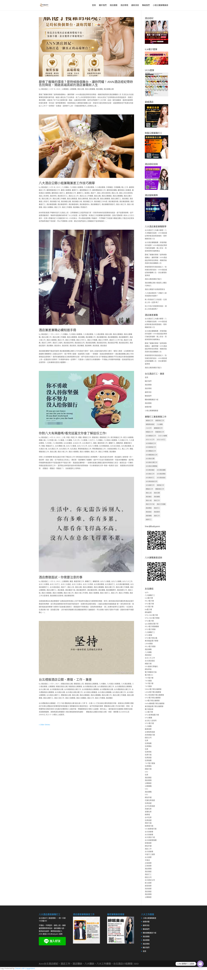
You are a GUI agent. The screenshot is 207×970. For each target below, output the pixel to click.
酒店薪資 (65, 345)
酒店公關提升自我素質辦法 (155, 289)
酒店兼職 (99, 89)
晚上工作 (124, 187)
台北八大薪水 (77, 584)
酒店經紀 (44, 89)
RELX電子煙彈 (150, 646)
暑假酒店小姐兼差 (124, 190)
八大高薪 (48, 443)
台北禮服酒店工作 (151, 455)
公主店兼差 (67, 443)
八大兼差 (61, 440)
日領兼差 (109, 187)
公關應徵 (65, 581)
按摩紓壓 (148, 407)
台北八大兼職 (116, 581)
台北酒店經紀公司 (151, 481)
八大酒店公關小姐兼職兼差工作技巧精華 (67, 183)
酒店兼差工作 (88, 201)
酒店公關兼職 (90, 89)
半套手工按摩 (150, 854)
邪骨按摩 (148, 843)
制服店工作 (149, 432)
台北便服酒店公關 (89, 686)
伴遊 (68, 437)
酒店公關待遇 (83, 198)
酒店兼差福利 (74, 204)
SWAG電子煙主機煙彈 (153, 689)
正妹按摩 (148, 863)
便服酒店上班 (79, 683)
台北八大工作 (82, 446)
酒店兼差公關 (66, 201)
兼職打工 (112, 443)
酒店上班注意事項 (125, 193)
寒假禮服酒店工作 (99, 449)
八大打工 (91, 440)
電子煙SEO (149, 675)
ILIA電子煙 (149, 598)
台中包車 (148, 817)
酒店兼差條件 (63, 204)
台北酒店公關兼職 (104, 692)
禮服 (131, 449)
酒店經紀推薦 (91, 342)
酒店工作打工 (81, 340)
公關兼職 (73, 89)
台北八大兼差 (71, 446)
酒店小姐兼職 (57, 593)
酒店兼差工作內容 (100, 201)
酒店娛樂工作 (122, 590)
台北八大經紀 (66, 584)
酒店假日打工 (63, 196)
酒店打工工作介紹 (116, 340)
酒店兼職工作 (91, 337)
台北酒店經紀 (55, 587)
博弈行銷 (148, 823)
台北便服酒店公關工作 (105, 686)
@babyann (54, 934)
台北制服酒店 (104, 446)
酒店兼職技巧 (96, 204)
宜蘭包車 (148, 811)
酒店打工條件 (46, 342)
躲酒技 (87, 193)
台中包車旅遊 (150, 806)
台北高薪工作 (64, 449)
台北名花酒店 (115, 446)
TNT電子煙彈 (150, 763)
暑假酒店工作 (71, 193)
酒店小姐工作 (121, 204)
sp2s (146, 592)
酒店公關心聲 (94, 198)
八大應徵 (83, 440)
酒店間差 (95, 345)
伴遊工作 (74, 437)
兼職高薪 (119, 443)
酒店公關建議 (72, 198)
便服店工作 (87, 437)
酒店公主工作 (74, 196)
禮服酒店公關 (66, 695)
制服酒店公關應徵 (75, 686)
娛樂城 (147, 814)
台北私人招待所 (151, 720)
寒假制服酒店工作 (84, 449)
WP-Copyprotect (28, 968)
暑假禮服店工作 (85, 190)
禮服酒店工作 (44, 451)
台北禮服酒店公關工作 (122, 689)
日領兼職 (117, 187)
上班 (63, 437)
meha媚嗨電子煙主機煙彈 (154, 703)
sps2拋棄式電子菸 (151, 624)
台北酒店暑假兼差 (122, 584)
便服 (80, 437)
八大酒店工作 (123, 440)
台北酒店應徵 (99, 584)
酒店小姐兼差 (46, 593)
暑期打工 (80, 193)
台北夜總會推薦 (151, 840)
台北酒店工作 (53, 449)
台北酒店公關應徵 (151, 466)
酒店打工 (157, 508)
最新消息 (135, 5)
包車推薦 (148, 743)
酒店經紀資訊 (124, 342)
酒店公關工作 (46, 198)
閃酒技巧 (83, 207)
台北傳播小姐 (60, 446)
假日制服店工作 (116, 437)
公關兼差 (65, 89)
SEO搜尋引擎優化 (151, 666)
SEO (146, 772)
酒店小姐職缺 (48, 207)
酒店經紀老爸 (102, 342)
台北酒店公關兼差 (90, 692)
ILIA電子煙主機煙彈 (152, 700)
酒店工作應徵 (67, 207)
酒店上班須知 (44, 196)
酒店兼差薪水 (85, 204)
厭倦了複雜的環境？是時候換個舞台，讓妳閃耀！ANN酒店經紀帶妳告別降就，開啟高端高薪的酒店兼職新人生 (86, 83)
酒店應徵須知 (69, 595)
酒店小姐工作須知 (81, 593)
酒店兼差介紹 (55, 201)
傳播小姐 (42, 440)
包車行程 (148, 754)
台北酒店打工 (110, 584)
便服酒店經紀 (150, 424)
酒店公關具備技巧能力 (153, 279)
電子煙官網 (149, 709)
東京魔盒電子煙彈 (151, 641)
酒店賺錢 (80, 345)
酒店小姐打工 (105, 593)
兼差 (95, 443)
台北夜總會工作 (151, 447)
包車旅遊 (148, 757)
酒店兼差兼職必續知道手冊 (57, 330)
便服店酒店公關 (67, 683)
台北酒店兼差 (126, 446)
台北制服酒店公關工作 (72, 689)
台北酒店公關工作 (119, 692)
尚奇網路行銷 (150, 735)
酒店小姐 (149, 500)
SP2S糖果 (148, 717)
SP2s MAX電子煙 (151, 615)
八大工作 (76, 440)
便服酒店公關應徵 (91, 683)
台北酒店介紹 (150, 837)
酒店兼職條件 (124, 337)
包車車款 (148, 752)
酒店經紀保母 (68, 342)
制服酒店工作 (159, 432)
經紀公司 (148, 737)
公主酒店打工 (87, 443)
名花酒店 (73, 449)
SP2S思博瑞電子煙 (152, 715)
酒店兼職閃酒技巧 (108, 204)
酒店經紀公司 (80, 342)
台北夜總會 (149, 831)
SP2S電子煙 (149, 604)
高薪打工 (149, 520)
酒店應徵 (113, 5)
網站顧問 (148, 612)
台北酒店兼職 (161, 470)
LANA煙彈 (149, 643)
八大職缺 (65, 187)
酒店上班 (114, 193)
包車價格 (148, 746)
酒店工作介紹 (150, 504)
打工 (119, 449)
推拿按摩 (148, 729)
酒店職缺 (76, 207)
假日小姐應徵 (128, 437)
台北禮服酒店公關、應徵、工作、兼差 (65, 679)
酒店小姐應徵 (51, 340)
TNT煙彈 (148, 681)
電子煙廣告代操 (151, 672)
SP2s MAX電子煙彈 (152, 618)
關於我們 (103, 5)
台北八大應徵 (93, 446)
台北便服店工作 (151, 436)
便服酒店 (95, 437)
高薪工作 (157, 516)
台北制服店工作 (151, 443)
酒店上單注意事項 (103, 193)
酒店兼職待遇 (102, 337)
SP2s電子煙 (149, 621)
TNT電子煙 (149, 678)
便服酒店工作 (105, 437)
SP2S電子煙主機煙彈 (153, 697)
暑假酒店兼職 (112, 190)
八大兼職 (68, 440)
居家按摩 (148, 886)
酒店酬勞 (88, 345)
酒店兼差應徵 (124, 201)
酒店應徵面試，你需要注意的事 (60, 577)
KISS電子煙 (149, 606)
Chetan (17, 968)
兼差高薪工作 (103, 443)
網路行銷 (148, 663)
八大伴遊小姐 (51, 440)
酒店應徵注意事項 (56, 595)
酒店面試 (103, 345)
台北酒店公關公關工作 (74, 692)
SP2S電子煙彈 (150, 629)
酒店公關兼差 (107, 196)
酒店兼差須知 (92, 590)
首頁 (94, 5)
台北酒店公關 (60, 692)
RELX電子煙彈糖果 (152, 626)
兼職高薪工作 (158, 428)
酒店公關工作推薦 (59, 198)
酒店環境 (124, 5)
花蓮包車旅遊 (150, 800)
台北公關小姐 (44, 689)
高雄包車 (148, 809)
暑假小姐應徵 (66, 190)
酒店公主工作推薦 (86, 196)
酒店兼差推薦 (51, 204)
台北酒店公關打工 (53, 695)
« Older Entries (44, 724)
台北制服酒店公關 (56, 689)
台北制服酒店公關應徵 (90, 689)
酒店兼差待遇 (113, 201)
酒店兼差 (125, 198)
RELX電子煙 (149, 601)
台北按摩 (148, 857)
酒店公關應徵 (105, 198)
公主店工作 (77, 443)
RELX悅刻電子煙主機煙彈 (154, 695)
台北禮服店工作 (151, 451)
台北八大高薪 (88, 584)
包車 (146, 740)
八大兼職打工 (150, 595)
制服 (43, 446)
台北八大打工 (55, 584)
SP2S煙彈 (148, 635)
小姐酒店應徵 (112, 449)
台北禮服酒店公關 (106, 689)
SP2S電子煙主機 (151, 638)
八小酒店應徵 (100, 187)
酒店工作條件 (103, 340)
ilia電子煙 (148, 609)
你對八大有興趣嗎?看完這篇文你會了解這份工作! (72, 433)
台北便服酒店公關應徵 (123, 686)
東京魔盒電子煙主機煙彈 (154, 706)
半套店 (147, 860)
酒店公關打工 (116, 198)
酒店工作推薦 (92, 340)
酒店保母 (53, 196)
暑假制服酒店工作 (53, 190)
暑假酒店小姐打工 (58, 193)
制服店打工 (50, 446)
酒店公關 (80, 89)
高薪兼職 (149, 516)
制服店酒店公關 (62, 686)
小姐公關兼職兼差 (160, 5)
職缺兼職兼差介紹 (151, 399)
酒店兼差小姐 (77, 201)
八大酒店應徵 (89, 187)
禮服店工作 (149, 489)
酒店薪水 (57, 345)
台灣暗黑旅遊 (150, 732)
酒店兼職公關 (109, 89)
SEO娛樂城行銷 (150, 829)
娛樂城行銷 (149, 826)
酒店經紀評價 (113, 342)
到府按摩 (148, 888)
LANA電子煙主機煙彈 (153, 692)
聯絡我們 (146, 5)
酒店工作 (57, 207)
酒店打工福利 (57, 342)
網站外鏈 (148, 797)
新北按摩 (148, 883)
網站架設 (148, 669)
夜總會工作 (160, 485)
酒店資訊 (72, 345)
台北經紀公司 (150, 880)
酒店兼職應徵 (113, 337)
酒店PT (93, 193)
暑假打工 (75, 190)
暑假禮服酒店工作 (99, 190)
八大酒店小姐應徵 (76, 187)
